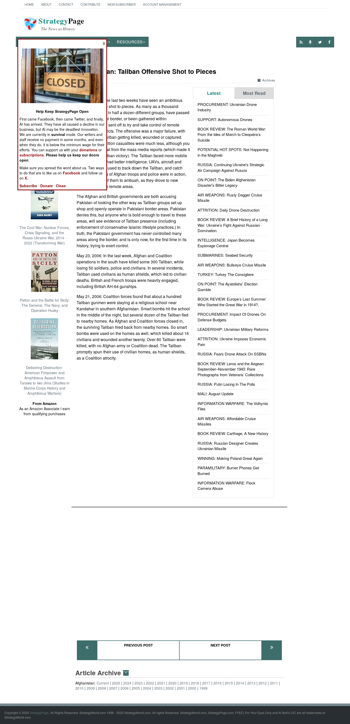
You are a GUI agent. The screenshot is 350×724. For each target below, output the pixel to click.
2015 (229, 683)
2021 (161, 683)
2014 (240, 683)
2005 (136, 688)
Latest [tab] (214, 93)
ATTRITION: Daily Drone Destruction (229, 210)
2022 (150, 683)
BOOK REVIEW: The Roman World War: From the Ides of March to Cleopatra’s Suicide (232, 134)
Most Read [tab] (254, 93)
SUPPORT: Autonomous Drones (225, 119)
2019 (184, 683)
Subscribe (28, 185)
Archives (268, 80)
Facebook (71, 172)
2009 (91, 688)
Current (103, 683)
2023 (139, 683)
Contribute (90, 4)
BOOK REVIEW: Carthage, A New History (233, 433)
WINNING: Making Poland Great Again (230, 458)
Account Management (162, 4)
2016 (217, 683)
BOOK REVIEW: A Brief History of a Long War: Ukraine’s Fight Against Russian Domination (232, 225)
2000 (192, 688)
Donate (46, 185)
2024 (127, 683)
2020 (172, 683)
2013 (251, 683)
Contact (66, 4)
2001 (181, 688)
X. (26, 178)
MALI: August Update (215, 393)
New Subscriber (122, 4)
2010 (79, 688)
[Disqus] (179, 571)
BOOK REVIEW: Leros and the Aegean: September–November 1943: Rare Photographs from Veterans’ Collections (231, 369)
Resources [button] (130, 41)
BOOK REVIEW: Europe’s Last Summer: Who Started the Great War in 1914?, (232, 301)
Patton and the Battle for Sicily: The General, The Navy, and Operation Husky (44, 305)
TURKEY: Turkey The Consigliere (226, 274)
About (46, 4)
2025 (116, 683)
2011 (274, 683)
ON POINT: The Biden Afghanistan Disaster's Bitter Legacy (226, 182)
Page (61, 23)
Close (61, 185)
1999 (203, 688)
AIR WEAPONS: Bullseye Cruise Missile (232, 264)
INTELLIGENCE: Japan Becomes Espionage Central (226, 242)
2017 (206, 683)
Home (29, 4)
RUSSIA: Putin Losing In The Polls (226, 384)
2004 (147, 688)
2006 (124, 688)
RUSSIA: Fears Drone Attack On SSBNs (232, 353)
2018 (195, 683)
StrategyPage (39, 712)
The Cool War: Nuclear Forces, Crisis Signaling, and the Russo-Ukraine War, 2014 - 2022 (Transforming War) (44, 235)
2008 (102, 688)
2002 (170, 688)
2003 (158, 688)
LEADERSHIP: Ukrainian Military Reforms (233, 329)
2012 (263, 683)
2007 (113, 688)
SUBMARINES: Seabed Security (225, 255)
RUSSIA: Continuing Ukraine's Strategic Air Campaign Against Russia (231, 167)
